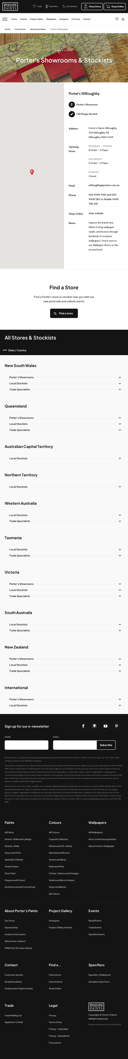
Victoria (12, 572)
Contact (87, 19)
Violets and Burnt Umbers (61, 880)
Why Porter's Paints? (15, 941)
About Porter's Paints (21, 911)
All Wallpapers (96, 832)
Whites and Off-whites (60, 846)
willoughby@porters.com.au (104, 185)
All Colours (54, 832)
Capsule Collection (58, 839)
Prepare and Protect (15, 880)
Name (8, 737)
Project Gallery (36, 19)
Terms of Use (55, 1022)
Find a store (66, 313)
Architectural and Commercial (20, 887)
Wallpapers (51, 19)
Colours (23, 19)
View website (96, 213)
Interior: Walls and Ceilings (18, 839)
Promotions (55, 1042)
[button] (32, 172)
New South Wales (38, 29)
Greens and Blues (57, 859)
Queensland (16, 406)
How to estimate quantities (102, 839)
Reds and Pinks (56, 866)
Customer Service (14, 975)
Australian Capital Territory (29, 446)
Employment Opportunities (19, 988)
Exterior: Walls (12, 846)
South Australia (18, 612)
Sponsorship (11, 927)
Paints (14, 19)
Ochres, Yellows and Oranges (64, 873)
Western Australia (21, 503)
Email (56, 737)
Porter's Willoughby (59, 29)
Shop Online (55, 988)
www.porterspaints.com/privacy (64, 786)
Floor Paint (10, 873)
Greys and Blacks (57, 887)
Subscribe (106, 745)
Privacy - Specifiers (58, 1029)
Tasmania (13, 537)
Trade (9, 1005)
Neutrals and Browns (59, 852)
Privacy (52, 1015)
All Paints (9, 832)
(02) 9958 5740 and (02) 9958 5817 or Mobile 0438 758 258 (103, 199)
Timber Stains (11, 866)
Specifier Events (97, 934)
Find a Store (20, 29)
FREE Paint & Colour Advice (18, 948)
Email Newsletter (13, 981)
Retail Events (95, 920)
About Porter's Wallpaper (101, 846)
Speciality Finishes (14, 859)
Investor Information (15, 934)
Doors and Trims (13, 852)
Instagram (63, 19)
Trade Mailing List (13, 1015)
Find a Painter (55, 981)
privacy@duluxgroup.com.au (96, 799)
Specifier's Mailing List (100, 975)
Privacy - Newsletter (59, 1036)
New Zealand (16, 647)
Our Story (75, 19)
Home (7, 29)
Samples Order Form (99, 981)
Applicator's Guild (14, 1022)
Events (94, 911)
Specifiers (97, 965)
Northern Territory (21, 474)
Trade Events (95, 927)
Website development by (105, 1024)
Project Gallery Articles (60, 927)
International (16, 687)
